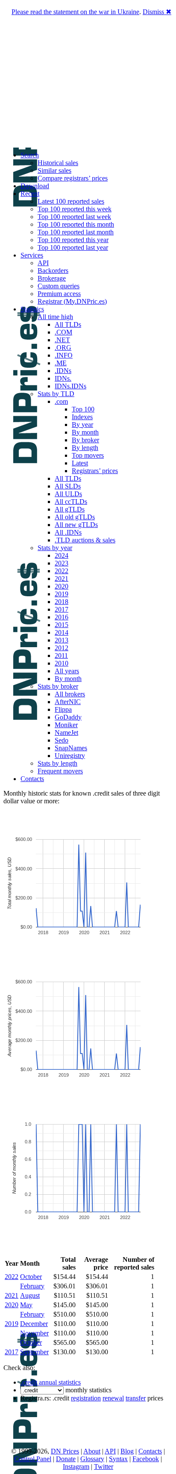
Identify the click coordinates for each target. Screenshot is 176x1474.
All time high (55, 316)
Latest (80, 463)
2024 (61, 555)
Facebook (145, 1458)
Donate (66, 1458)
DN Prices (65, 1451)
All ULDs (68, 493)
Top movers (88, 455)
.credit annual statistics (51, 1382)
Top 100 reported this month (76, 224)
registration (86, 1398)
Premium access (59, 293)
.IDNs (63, 370)
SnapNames (71, 748)
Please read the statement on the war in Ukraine (75, 11)
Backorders (53, 270)
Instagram (76, 1466)
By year (82, 424)
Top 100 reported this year (73, 239)
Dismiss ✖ (157, 11)
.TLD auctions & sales (85, 540)
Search (30, 155)
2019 (61, 594)
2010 (61, 663)
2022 (61, 570)
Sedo (61, 740)
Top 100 (83, 409)
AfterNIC (68, 701)
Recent (30, 193)
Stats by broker (58, 686)
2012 (61, 647)
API (43, 262)
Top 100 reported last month (76, 232)
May (26, 1304)
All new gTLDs (76, 524)
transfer (136, 1398)
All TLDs (68, 324)
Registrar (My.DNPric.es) (72, 301)
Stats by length (57, 763)
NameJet (66, 732)
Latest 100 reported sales (71, 201)
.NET (62, 339)
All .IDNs (68, 532)
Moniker (66, 724)
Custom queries (58, 286)
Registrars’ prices (95, 470)
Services (32, 255)
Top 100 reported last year (73, 247)
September (34, 1352)
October (31, 1276)
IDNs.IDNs (70, 386)
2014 (61, 632)
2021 (61, 578)
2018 (61, 601)
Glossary (92, 1458)
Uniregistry (70, 755)
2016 (61, 617)
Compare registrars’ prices (73, 178)
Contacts (32, 778)
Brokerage (52, 278)
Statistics (32, 309)
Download (35, 185)
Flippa (63, 709)
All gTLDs (70, 509)
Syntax (118, 1458)
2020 (61, 586)
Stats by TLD (56, 393)
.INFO (64, 355)
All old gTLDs (75, 517)
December (34, 1323)
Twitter (103, 1466)
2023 (61, 563)
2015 (61, 624)
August (30, 1295)
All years (67, 671)
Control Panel (32, 1458)
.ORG (63, 347)
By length (85, 447)
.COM (63, 332)
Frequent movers (60, 771)
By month (85, 432)
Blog (127, 1451)
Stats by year (55, 547)
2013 (61, 640)
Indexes (82, 416)
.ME (61, 363)
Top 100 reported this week (74, 209)
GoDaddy (68, 717)
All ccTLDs (71, 501)
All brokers (70, 694)
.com (61, 401)
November (34, 1333)
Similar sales (54, 170)
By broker (85, 440)
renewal (113, 1398)
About (91, 1451)
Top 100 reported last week (74, 216)
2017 (61, 609)
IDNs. (63, 378)
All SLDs (68, 486)
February (32, 1286)
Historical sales (58, 162)
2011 (61, 655)
